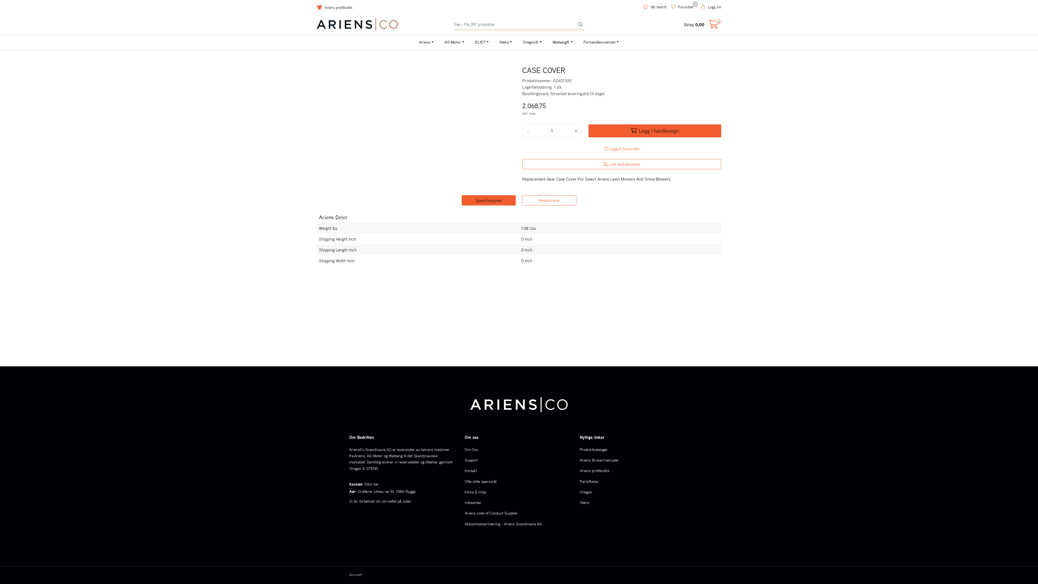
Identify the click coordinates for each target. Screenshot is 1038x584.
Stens (504, 42)
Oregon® (530, 42)
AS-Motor (452, 42)
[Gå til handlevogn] (713, 26)
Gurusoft (355, 574)
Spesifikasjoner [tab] (489, 200)
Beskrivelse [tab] (549, 200)
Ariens (424, 42)
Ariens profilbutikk (338, 8)
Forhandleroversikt (600, 42)
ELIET (480, 42)
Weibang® (561, 42)
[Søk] (580, 24)
